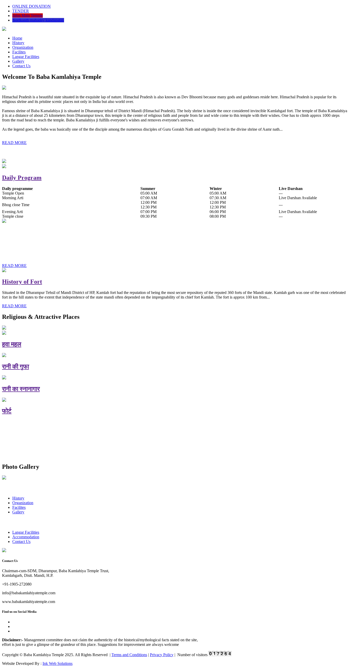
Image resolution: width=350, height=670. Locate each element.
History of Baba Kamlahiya (38, 232)
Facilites (19, 52)
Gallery (18, 61)
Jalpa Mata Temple (27, 15)
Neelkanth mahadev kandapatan (38, 20)
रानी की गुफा (15, 366)
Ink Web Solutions (58, 663)
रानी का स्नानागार (21, 389)
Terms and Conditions (129, 655)
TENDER (20, 11)
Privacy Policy (161, 655)
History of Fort (22, 281)
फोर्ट (7, 411)
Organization (22, 47)
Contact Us (21, 66)
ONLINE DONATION (31, 6)
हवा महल (11, 344)
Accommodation (25, 537)
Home (17, 38)
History (18, 43)
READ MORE (14, 142)
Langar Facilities (25, 56)
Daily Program (22, 177)
